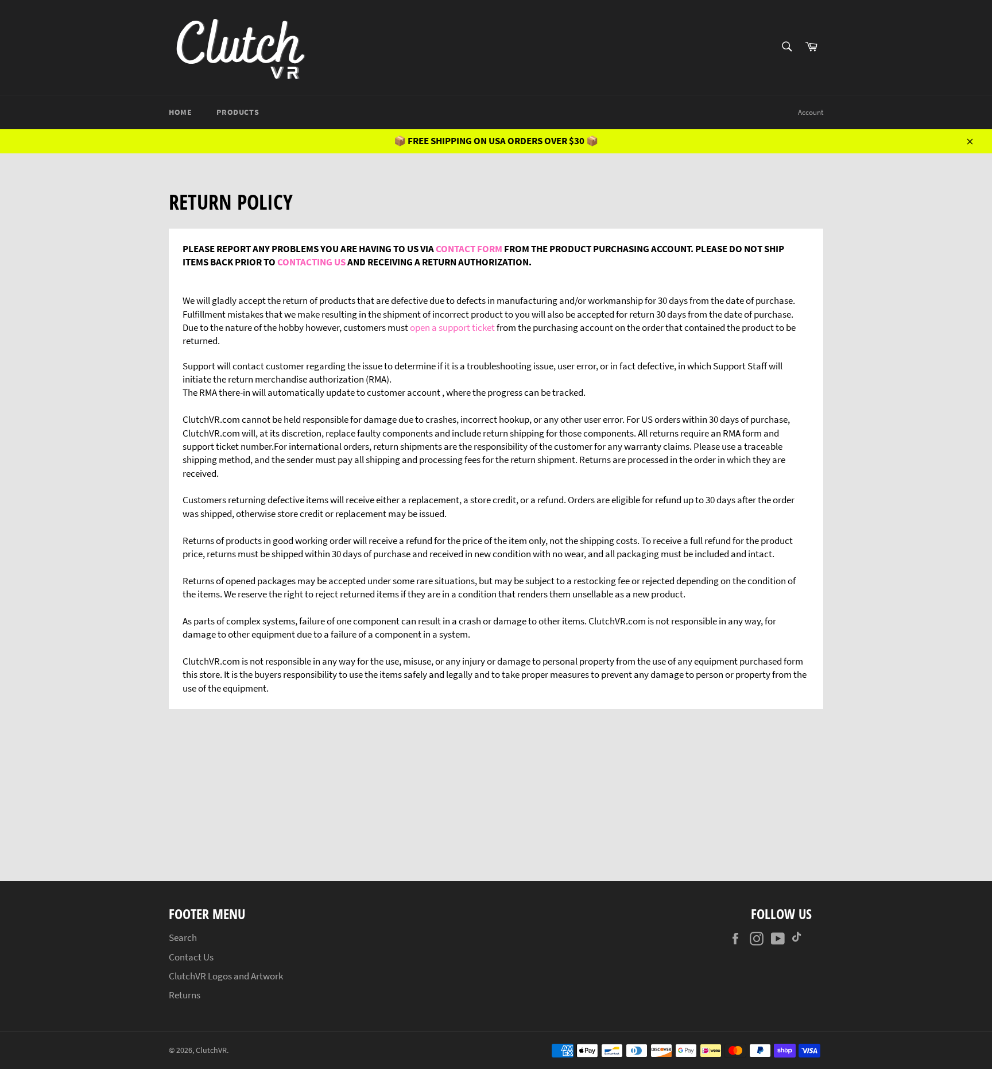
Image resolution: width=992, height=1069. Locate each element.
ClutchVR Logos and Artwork (226, 976)
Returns (184, 995)
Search (183, 937)
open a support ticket (452, 327)
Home (180, 112)
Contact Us (191, 957)
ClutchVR (211, 1050)
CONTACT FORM (469, 248)
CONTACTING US (311, 262)
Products (237, 112)
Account (810, 112)
